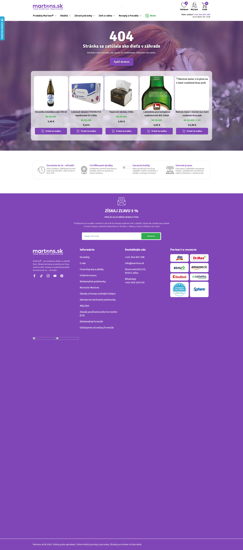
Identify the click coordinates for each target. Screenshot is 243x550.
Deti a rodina (105, 15)
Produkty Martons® (43, 15)
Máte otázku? (195, 16)
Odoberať (151, 236)
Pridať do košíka (53, 131)
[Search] (119, 7)
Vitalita (64, 15)
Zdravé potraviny (83, 15)
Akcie (153, 15)
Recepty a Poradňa (128, 15)
